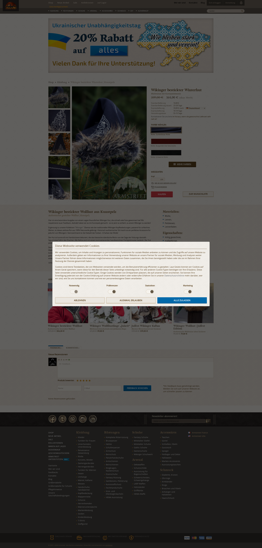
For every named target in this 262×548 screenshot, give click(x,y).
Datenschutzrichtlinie (174, 275)
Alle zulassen (182, 300)
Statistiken (150, 285)
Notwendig (74, 285)
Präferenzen (112, 285)
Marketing (188, 285)
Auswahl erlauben (131, 300)
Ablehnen (80, 300)
